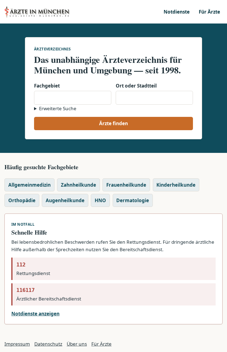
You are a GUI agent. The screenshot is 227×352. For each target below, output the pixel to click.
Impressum (17, 344)
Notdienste (177, 12)
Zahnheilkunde (78, 185)
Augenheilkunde (65, 200)
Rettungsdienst (33, 268)
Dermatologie (132, 200)
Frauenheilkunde (126, 185)
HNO (100, 200)
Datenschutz (48, 344)
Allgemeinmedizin (29, 185)
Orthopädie (21, 200)
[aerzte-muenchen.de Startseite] (37, 11)
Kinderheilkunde (175, 185)
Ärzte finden (113, 123)
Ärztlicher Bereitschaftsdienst (48, 294)
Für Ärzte (209, 12)
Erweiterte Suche (57, 108)
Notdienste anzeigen (35, 313)
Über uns (77, 344)
